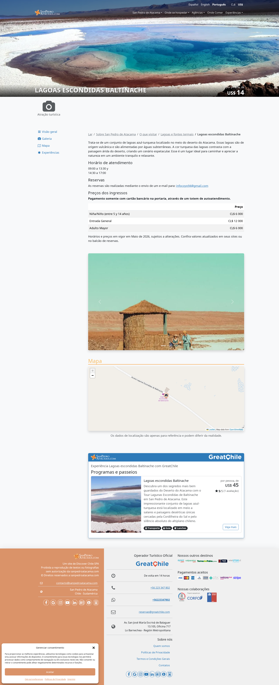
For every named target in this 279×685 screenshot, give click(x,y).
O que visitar (148, 134)
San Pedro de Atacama (146, 12)
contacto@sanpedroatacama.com (77, 583)
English (205, 4)
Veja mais (231, 527)
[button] (93, 647)
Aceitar (50, 672)
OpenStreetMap (236, 429)
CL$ (233, 4)
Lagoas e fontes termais (177, 134)
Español (193, 4)
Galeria (46, 139)
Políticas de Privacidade (55, 679)
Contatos (164, 665)
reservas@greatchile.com (154, 612)
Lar (90, 134)
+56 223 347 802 (160, 587)
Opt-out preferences (34, 679)
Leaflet (211, 429)
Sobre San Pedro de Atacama (116, 134)
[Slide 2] (169, 346)
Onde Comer (215, 12)
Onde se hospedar (176, 12)
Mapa (45, 145)
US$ (240, 4)
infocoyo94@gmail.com (192, 186)
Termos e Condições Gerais (153, 659)
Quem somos (161, 646)
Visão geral (49, 132)
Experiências (233, 12)
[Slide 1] (163, 346)
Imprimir (71, 679)
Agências (197, 12)
